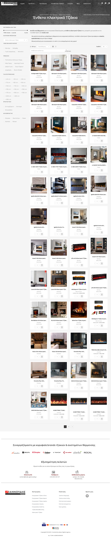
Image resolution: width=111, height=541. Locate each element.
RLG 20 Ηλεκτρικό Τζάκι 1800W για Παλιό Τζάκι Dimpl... (58, 320)
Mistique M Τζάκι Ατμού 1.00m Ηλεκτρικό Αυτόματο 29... (79, 289)
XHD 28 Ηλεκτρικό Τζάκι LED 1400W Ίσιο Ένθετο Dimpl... (38, 410)
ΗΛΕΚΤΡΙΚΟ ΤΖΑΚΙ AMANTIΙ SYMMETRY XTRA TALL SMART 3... (59, 410)
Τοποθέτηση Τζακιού (57, 3)
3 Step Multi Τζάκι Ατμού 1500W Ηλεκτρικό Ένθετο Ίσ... (39, 74)
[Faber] (47, 452)
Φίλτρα (34, 46)
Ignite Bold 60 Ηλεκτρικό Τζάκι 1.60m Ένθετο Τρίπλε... (39, 196)
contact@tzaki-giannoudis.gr (28, 477)
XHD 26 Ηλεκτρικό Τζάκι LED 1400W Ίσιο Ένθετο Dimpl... (98, 381)
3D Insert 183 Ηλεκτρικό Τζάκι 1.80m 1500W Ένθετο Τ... (38, 105)
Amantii (99, 352)
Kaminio (39, 291)
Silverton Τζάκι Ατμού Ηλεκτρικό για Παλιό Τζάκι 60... (79, 320)
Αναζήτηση (66, 51)
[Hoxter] (57, 452)
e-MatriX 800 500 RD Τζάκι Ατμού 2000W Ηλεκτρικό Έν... (98, 136)
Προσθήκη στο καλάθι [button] (37, 69)
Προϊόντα (31, 3)
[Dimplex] (36, 452)
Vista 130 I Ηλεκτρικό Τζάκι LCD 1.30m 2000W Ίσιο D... (39, 352)
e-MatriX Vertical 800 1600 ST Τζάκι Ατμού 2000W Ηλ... (98, 165)
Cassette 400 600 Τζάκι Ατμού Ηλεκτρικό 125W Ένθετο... (99, 105)
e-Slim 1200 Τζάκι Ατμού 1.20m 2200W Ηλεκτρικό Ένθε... (39, 167)
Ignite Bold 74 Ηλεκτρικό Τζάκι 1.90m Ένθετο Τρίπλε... (58, 196)
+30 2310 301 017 (55, 477)
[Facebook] (87, 495)
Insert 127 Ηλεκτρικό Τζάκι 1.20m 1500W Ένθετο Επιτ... (98, 257)
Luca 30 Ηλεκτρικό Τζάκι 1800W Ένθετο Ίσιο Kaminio (59, 289)
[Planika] (78, 452)
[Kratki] (67, 452)
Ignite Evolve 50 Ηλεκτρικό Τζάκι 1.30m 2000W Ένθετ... (99, 226)
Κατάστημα (53, 14)
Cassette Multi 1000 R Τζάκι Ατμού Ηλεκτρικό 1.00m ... (59, 136)
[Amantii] (16, 452)
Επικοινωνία (87, 3)
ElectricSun (79, 291)
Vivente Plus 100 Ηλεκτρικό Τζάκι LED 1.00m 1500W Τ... (78, 352)
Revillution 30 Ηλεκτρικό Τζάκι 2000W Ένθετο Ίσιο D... (39, 320)
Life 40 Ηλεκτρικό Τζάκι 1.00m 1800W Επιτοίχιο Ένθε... (78, 258)
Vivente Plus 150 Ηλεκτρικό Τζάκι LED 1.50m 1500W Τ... (38, 381)
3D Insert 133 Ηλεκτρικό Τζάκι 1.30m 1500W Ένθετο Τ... (78, 74)
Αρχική (22, 3)
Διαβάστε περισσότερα (97, 131)
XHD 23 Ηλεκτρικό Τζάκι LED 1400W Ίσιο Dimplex (78, 381)
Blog (78, 3)
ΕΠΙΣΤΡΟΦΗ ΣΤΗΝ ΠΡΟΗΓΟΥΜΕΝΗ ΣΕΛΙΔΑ (97, 14)
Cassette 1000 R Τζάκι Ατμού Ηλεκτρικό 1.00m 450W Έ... (78, 105)
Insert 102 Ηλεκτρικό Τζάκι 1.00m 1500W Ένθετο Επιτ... (78, 227)
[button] (41, 80)
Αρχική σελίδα (44, 14)
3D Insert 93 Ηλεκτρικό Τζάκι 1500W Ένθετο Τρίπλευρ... (59, 105)
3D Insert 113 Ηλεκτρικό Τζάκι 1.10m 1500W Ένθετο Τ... (58, 74)
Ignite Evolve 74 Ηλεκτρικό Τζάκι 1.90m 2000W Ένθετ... (59, 227)
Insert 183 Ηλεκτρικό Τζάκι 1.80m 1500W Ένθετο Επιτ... (58, 258)
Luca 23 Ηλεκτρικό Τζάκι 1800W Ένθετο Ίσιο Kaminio (39, 289)
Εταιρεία (70, 3)
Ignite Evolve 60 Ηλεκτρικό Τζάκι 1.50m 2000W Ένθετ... (39, 227)
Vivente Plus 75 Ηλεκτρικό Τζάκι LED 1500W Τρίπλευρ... (58, 381)
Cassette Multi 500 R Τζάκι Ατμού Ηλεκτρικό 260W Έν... (79, 136)
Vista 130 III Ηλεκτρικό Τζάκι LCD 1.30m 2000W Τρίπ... (59, 352)
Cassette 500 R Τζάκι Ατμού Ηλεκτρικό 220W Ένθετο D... (38, 136)
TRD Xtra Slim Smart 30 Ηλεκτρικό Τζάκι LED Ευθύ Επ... (98, 350)
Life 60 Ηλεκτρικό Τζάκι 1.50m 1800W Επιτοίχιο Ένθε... (98, 288)
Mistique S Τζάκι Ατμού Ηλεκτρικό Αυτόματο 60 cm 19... (98, 319)
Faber (98, 137)
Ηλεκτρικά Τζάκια (64, 14)
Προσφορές (43, 3)
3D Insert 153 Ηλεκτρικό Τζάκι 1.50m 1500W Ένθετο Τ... (98, 74)
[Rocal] (88, 452)
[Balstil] (26, 452)
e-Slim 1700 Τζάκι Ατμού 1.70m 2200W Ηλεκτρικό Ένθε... (59, 167)
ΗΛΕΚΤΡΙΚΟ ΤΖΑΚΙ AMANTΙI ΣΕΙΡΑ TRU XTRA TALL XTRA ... (99, 412)
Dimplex (39, 75)
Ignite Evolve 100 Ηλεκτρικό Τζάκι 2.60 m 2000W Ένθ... (78, 196)
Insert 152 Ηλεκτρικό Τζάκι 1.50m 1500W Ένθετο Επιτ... (38, 258)
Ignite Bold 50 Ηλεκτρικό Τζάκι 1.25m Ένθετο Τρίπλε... (98, 195)
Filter (26, 32)
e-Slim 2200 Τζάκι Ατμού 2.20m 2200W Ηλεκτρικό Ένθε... (79, 167)
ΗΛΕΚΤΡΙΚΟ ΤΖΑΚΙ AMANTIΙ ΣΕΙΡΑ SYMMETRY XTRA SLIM (79, 412)
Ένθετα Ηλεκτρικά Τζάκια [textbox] (15, 40)
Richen (59, 75)
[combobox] (15, 40)
